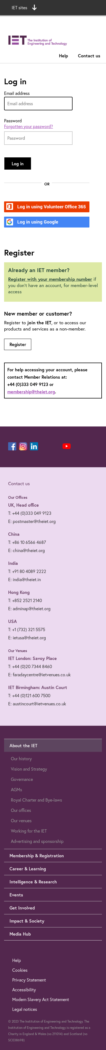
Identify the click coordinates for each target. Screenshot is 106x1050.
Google (30, 222)
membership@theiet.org (31, 391)
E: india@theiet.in (24, 579)
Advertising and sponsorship (37, 841)
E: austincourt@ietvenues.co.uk (37, 703)
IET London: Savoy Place (32, 658)
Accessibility (24, 989)
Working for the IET (29, 831)
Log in (18, 163)
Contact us (89, 55)
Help (63, 55)
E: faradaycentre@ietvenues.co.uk (39, 674)
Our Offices (17, 497)
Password (13, 121)
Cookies (19, 970)
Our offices (21, 810)
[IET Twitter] (56, 446)
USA (12, 621)
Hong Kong (19, 592)
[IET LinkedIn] (34, 446)
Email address (17, 93)
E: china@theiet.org (26, 550)
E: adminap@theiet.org (29, 608)
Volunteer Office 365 (43, 207)
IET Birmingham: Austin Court (37, 687)
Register (18, 344)
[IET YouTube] (67, 447)
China (14, 534)
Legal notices (24, 1009)
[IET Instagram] (23, 446)
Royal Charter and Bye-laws (36, 800)
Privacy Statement (29, 980)
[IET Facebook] (12, 446)
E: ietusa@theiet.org (27, 637)
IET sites (19, 7)
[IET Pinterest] (45, 446)
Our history (21, 758)
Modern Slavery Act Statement (40, 999)
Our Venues (17, 650)
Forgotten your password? (28, 126)
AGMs (16, 789)
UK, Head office (23, 505)
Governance (22, 779)
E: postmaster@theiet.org (32, 521)
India (13, 563)
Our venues (21, 820)
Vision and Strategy (29, 769)
